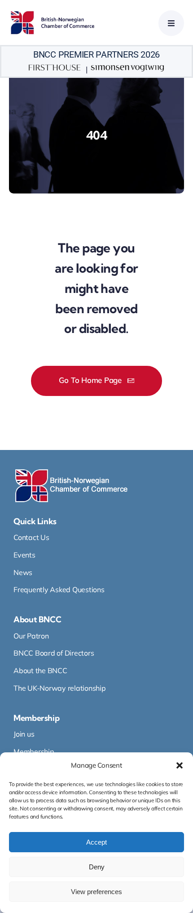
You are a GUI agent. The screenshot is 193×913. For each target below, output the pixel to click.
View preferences (96, 891)
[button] (179, 765)
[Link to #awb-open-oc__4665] (171, 23)
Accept (96, 842)
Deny (97, 867)
